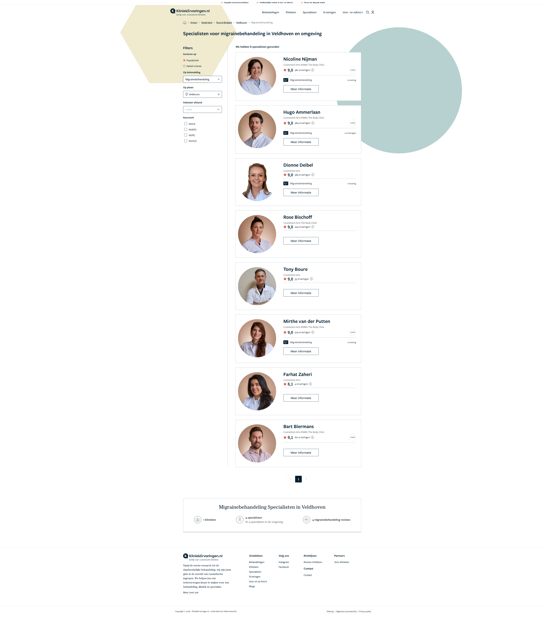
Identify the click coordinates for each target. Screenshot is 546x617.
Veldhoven (241, 22)
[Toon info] (312, 69)
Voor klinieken (341, 562)
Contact (308, 575)
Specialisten (310, 12)
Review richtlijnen (313, 562)
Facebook (284, 566)
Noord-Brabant (224, 22)
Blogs (252, 586)
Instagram (284, 562)
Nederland (206, 22)
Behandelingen (270, 12)
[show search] (367, 12)
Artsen (193, 22)
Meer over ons (190, 592)
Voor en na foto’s (258, 581)
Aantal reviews (194, 66)
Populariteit (193, 60)
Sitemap (330, 611)
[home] (189, 12)
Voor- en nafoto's (353, 12)
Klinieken (291, 12)
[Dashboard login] (373, 12)
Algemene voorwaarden (346, 611)
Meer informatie (301, 89)
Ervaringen (329, 12)
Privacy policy (365, 611)
